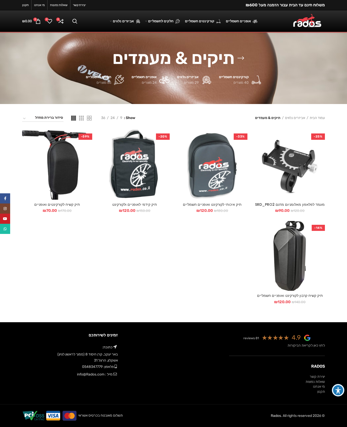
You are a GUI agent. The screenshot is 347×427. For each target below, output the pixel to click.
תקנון (321, 391)
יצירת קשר (317, 376)
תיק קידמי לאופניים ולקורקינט (134, 204)
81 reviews (251, 338)
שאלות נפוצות (315, 382)
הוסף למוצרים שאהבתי (259, 160)
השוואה (259, 138)
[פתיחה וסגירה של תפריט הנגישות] (338, 390)
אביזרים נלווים (295, 118)
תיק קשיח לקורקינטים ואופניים (57, 204)
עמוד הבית (317, 118)
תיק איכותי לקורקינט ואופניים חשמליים (212, 204)
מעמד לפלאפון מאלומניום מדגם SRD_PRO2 (290, 204)
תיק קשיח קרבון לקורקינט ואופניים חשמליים (290, 295)
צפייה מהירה (259, 149)
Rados (276, 416)
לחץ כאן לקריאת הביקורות (306, 345)
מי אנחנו (319, 386)
